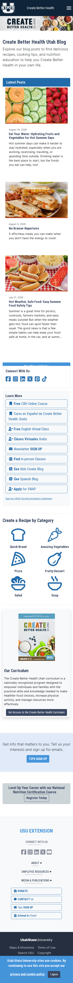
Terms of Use (46, 947)
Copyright (44, 953)
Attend (26, 915)
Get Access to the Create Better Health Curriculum (36, 712)
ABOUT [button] (35, 863)
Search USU (26, 953)
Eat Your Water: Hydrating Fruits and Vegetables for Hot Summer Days (34, 136)
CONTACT (25, 899)
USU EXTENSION (36, 830)
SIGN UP (25, 907)
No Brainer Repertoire (24, 228)
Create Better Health (40, 8)
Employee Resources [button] (35, 871)
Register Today (36, 798)
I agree (54, 974)
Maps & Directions (22, 947)
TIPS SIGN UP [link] (38, 759)
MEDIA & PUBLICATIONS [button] (35, 880)
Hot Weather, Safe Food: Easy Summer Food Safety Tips (35, 303)
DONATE (22, 891)
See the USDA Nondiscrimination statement (28, 498)
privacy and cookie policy (27, 974)
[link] (36, 403)
